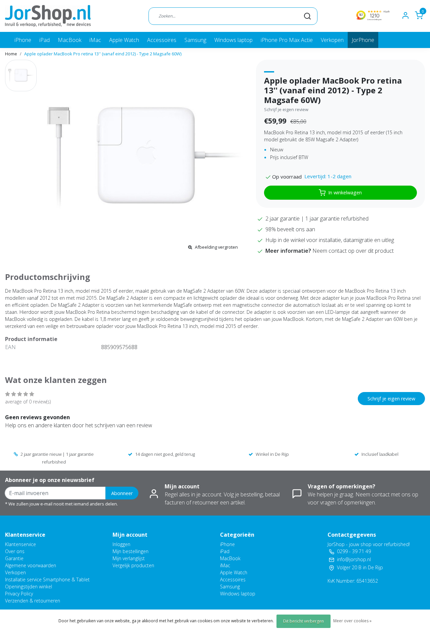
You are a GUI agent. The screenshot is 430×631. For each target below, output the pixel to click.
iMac (95, 40)
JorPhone (363, 40)
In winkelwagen (345, 192)
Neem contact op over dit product (353, 250)
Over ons (15, 551)
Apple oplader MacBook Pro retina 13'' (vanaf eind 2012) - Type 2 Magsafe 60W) (102, 54)
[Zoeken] (307, 15)
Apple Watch (124, 40)
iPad (44, 40)
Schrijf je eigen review (286, 109)
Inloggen (121, 544)
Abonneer (122, 493)
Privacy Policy (19, 593)
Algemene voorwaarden (30, 565)
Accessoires (161, 40)
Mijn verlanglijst (129, 558)
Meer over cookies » (352, 621)
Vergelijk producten (133, 565)
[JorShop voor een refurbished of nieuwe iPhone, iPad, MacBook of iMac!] (48, 16)
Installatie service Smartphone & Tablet (47, 579)
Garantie (14, 558)
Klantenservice (20, 544)
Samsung (195, 40)
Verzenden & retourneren (32, 600)
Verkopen (332, 40)
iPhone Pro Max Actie (287, 40)
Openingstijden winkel (28, 586)
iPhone (22, 40)
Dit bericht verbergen (303, 621)
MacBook (69, 40)
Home (11, 54)
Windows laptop (233, 40)
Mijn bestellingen (130, 551)
